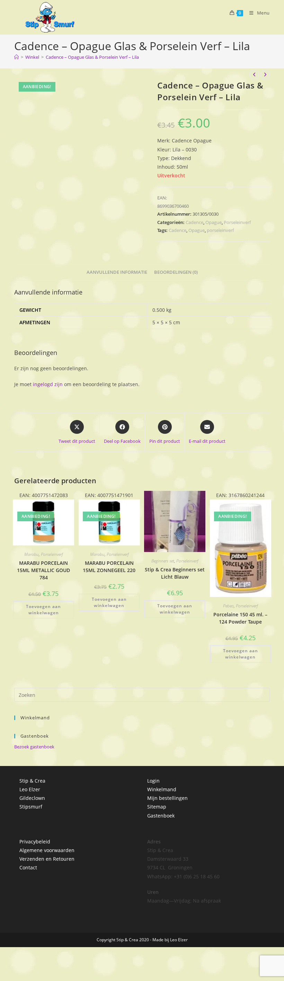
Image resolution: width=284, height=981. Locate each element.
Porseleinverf (237, 222)
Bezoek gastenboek (34, 747)
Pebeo (228, 606)
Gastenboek (161, 815)
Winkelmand (161, 789)
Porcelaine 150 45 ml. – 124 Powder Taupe (240, 618)
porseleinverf (220, 230)
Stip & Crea (32, 780)
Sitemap (156, 806)
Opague (213, 222)
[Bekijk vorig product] (254, 75)
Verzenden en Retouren (46, 859)
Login (153, 780)
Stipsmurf (30, 806)
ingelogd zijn (48, 384)
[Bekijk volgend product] (265, 75)
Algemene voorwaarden (46, 850)
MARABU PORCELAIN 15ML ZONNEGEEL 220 (109, 566)
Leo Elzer (29, 789)
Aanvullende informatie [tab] (117, 272)
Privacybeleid (34, 841)
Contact (28, 867)
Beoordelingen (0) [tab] (176, 272)
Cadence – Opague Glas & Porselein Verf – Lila (92, 57)
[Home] (16, 57)
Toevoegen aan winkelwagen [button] (43, 610)
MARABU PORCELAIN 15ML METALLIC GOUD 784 (43, 570)
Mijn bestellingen (167, 798)
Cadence (194, 222)
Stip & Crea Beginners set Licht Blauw (175, 573)
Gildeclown (32, 798)
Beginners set (162, 561)
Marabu (31, 554)
